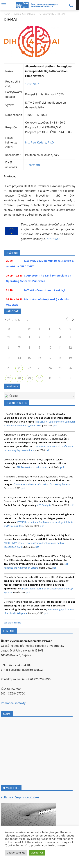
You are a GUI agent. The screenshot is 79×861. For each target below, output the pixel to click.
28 (19, 378)
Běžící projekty (46, 14)
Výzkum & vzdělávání (24, 14)
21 (19, 368)
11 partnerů (32, 165)
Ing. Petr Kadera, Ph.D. (39, 142)
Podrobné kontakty (13, 703)
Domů (7, 14)
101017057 (32, 84)
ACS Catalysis (44, 505)
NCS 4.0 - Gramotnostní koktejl (44, 290)
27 (8, 378)
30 (39, 378)
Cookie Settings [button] (16, 852)
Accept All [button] (37, 852)
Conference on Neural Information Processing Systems (41, 484)
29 (29, 378)
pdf (55, 425)
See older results (12, 622)
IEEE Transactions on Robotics (32, 467)
